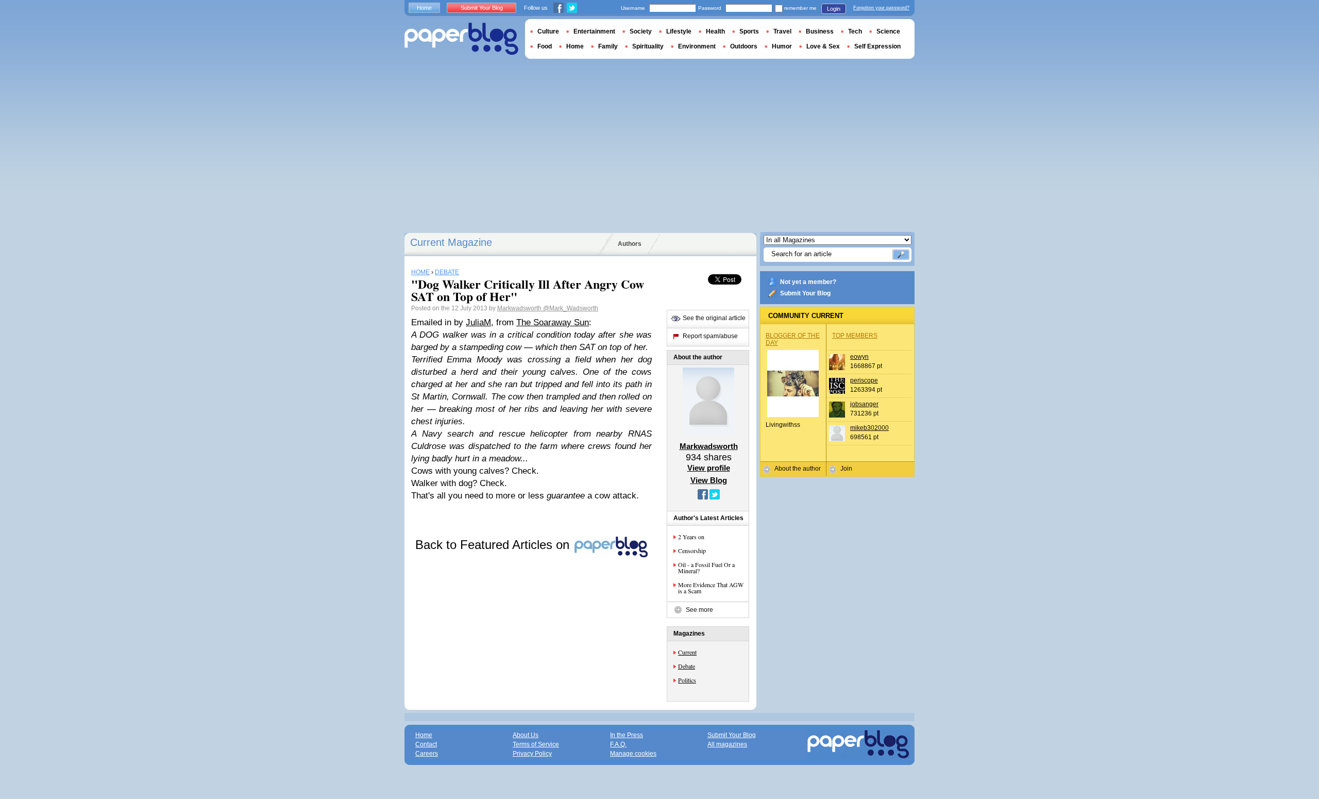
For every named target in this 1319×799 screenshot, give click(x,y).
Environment (697, 46)
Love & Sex (823, 46)
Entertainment (594, 31)
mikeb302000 (869, 427)
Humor (782, 46)
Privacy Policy (532, 753)
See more (699, 609)
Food (544, 46)
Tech (855, 31)
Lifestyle (678, 31)
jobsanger (864, 404)
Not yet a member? (808, 282)
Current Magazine (451, 242)
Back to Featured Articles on (494, 545)
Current (687, 652)
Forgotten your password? (881, 7)
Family (608, 46)
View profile (708, 467)
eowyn (859, 356)
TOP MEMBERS (854, 335)
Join (846, 468)
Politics (687, 680)
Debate (686, 666)
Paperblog (461, 39)
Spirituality (648, 46)
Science (888, 31)
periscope (864, 380)
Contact (426, 744)
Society (641, 31)
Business (820, 31)
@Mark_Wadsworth (570, 308)
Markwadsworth (520, 308)
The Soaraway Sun (552, 322)
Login (833, 9)
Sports (749, 31)
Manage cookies (633, 753)
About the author (797, 468)
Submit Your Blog (805, 293)
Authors (629, 243)
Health (715, 31)
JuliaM (478, 322)
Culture (548, 31)
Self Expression (877, 46)
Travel (782, 31)
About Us (525, 735)
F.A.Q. (618, 744)
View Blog (708, 480)
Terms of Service (536, 744)
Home (424, 8)
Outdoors (743, 46)
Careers (426, 753)
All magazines (727, 744)
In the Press (626, 735)
